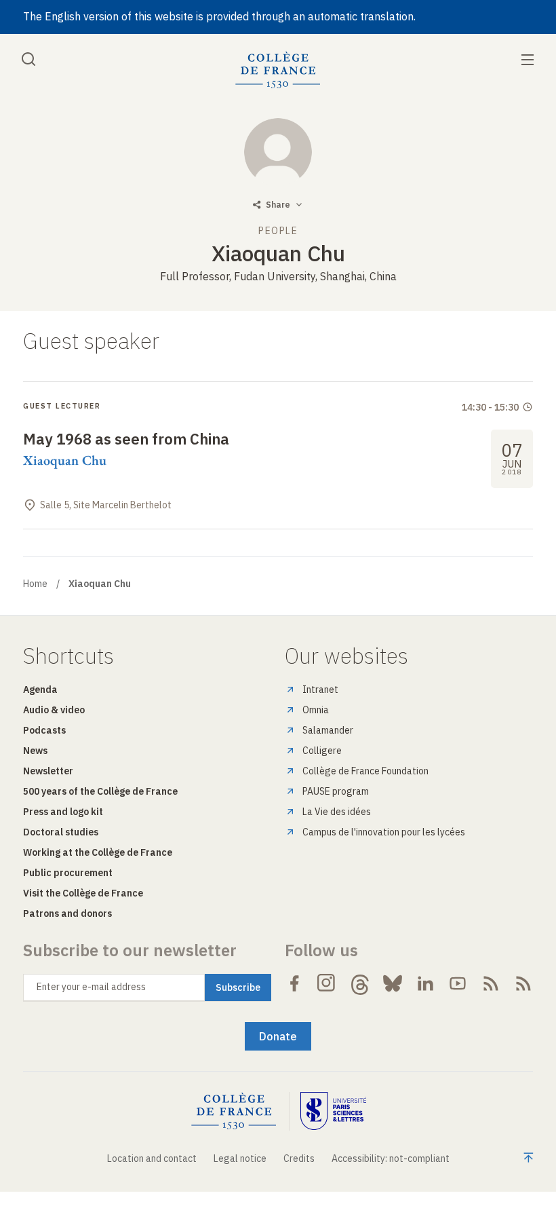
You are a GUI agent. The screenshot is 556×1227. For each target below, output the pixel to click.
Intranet (320, 689)
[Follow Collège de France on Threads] (360, 983)
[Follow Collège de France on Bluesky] (392, 983)
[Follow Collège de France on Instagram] (326, 983)
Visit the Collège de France (83, 893)
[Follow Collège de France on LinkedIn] (425, 983)
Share (278, 205)
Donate (278, 1036)
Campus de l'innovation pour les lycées (383, 832)
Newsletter (48, 771)
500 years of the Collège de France (100, 791)
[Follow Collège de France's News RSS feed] (490, 983)
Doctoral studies (60, 832)
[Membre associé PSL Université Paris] (333, 1111)
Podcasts (44, 730)
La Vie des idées (336, 812)
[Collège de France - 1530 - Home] (278, 70)
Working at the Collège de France (97, 852)
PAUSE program (335, 791)
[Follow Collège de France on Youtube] (457, 983)
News (35, 750)
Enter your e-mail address (91, 987)
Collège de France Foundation (365, 771)
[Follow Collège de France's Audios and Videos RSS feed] (523, 983)
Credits (299, 1158)
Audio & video (54, 710)
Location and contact (152, 1158)
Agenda (40, 689)
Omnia (315, 710)
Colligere (322, 750)
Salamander (327, 730)
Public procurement (68, 873)
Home (35, 584)
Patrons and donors (67, 913)
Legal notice (240, 1158)
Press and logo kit (63, 812)
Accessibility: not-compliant (391, 1158)
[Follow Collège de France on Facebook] (294, 983)
